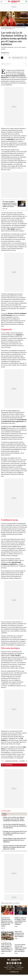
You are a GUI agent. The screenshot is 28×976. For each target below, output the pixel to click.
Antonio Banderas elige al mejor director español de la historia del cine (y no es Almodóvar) (14, 840)
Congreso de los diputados (11, 761)
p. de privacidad (20, 967)
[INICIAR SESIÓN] (26, 2)
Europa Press (5, 53)
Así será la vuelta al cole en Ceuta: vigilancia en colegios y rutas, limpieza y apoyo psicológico (21, 948)
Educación (22, 761)
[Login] (26, 2)
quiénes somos (9, 966)
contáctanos (18, 966)
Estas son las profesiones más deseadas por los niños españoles (19, 934)
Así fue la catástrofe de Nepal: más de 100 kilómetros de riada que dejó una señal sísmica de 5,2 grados (14, 847)
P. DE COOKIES (9, 969)
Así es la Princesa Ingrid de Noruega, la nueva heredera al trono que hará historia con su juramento (15, 826)
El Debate (4, 208)
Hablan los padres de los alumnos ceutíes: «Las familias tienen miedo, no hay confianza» (20, 921)
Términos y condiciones (9, 967)
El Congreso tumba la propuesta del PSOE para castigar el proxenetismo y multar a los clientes (9, 204)
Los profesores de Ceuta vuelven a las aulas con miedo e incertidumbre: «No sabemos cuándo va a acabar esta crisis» (7, 947)
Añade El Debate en (16, 57)
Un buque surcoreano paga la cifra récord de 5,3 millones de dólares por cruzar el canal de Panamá (14, 833)
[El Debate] (14, 1)
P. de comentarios (18, 969)
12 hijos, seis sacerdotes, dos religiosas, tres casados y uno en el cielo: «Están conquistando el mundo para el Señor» (14, 819)
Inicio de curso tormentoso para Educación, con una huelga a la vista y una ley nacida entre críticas (7, 922)
